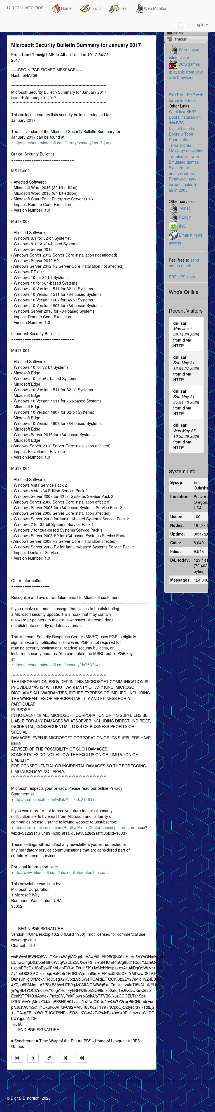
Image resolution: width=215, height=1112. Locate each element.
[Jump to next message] (65, 1058)
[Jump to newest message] (81, 1058)
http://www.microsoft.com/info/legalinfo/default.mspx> (60, 872)
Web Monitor (155, 8)
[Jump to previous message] (33, 1058)
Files (122, 8)
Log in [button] (199, 24)
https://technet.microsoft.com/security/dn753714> (57, 664)
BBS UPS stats (182, 277)
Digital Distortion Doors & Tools (183, 131)
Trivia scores (180, 145)
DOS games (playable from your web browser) (186, 70)
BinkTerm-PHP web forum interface (186, 97)
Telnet (184, 208)
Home (66, 8)
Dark (173, 24)
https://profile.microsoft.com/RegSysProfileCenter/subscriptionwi (70, 827)
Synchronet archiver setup (181, 170)
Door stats (178, 139)
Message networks (185, 151)
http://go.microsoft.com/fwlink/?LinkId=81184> (54, 799)
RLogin (185, 217)
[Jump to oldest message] (16, 1058)
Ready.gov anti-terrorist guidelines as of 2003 (185, 184)
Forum (95, 8)
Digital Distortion (25, 7)
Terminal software (184, 156)
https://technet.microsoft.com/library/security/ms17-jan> (62, 142)
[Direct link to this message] (49, 1058)
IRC (182, 226)
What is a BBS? (182, 111)
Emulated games (184, 162)
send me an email (184, 262)
